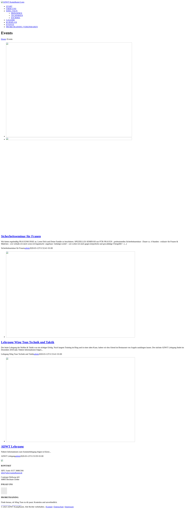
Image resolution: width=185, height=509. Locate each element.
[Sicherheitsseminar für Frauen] (69, 139)
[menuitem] (9, 6)
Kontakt (49, 507)
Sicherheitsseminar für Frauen (21, 236)
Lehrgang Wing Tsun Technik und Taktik (27, 342)
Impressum (69, 507)
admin (27, 248)
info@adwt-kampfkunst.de (11, 473)
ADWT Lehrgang (12, 446)
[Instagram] (6, 490)
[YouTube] (4, 490)
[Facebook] (2, 490)
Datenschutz (59, 507)
